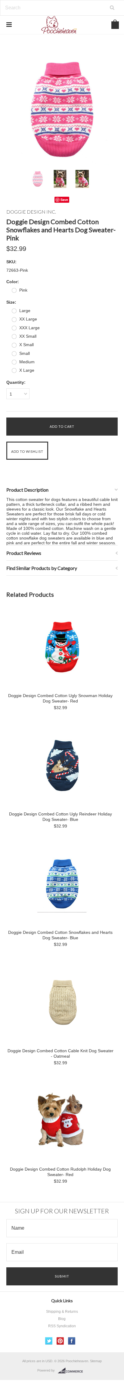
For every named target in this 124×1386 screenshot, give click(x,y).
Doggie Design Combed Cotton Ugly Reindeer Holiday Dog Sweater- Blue (60, 817)
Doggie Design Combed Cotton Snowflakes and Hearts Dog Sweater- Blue (60, 935)
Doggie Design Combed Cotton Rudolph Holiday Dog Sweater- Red (60, 1172)
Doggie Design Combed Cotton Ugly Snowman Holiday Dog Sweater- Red (60, 698)
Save (64, 199)
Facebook (72, 1341)
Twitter (49, 1341)
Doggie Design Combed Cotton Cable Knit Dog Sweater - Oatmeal (60, 1053)
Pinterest (60, 1341)
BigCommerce (72, 1370)
